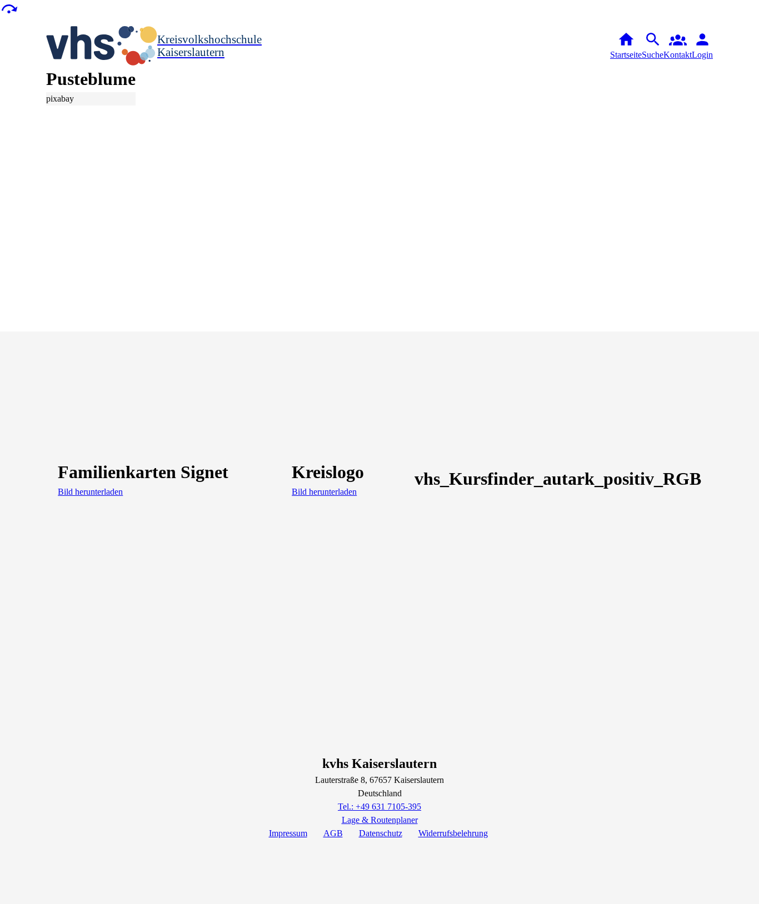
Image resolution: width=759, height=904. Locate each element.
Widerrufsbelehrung (453, 833)
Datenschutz (380, 833)
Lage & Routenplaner (380, 820)
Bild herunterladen (90, 491)
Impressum (288, 833)
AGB (333, 833)
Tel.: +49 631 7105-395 (379, 806)
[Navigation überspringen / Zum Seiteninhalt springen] (9, 8)
